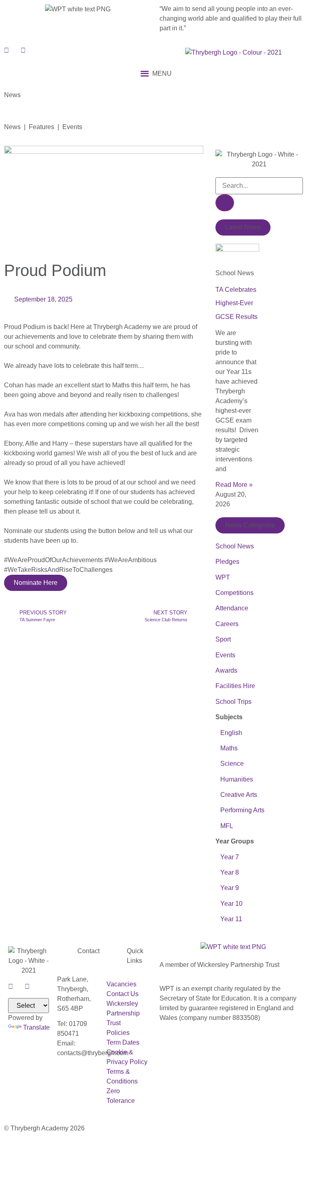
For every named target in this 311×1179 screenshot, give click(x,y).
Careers (227, 623)
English (231, 732)
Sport (223, 639)
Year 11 (230, 919)
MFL (226, 825)
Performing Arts (239, 810)
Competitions (234, 592)
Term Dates (123, 1042)
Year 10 (231, 903)
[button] (162, 74)
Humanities (236, 779)
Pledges (227, 561)
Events (225, 655)
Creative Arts (236, 794)
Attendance (231, 608)
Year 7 (229, 857)
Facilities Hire (235, 685)
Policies (118, 1032)
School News (234, 546)
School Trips (233, 701)
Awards (226, 670)
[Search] (224, 202)
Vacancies (121, 984)
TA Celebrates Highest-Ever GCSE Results (236, 303)
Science (232, 763)
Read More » (234, 484)
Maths (229, 748)
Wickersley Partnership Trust (123, 1013)
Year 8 (229, 872)
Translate (36, 1027)
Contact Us (122, 993)
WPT (222, 577)
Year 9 (229, 887)
